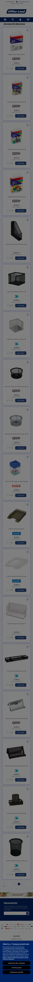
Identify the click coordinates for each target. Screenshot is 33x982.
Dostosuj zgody (16, 967)
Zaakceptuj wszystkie (16, 972)
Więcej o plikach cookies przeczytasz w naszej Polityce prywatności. (15, 958)
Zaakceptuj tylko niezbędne (16, 963)
